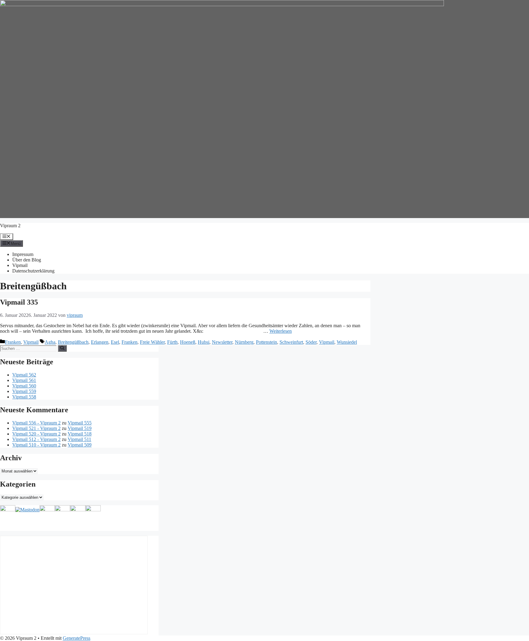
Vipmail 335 (19, 302)
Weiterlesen (280, 331)
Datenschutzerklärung (33, 270)
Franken (13, 342)
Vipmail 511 (79, 439)
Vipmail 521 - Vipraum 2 (36, 428)
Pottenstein (266, 342)
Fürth (172, 342)
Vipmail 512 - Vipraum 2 (36, 439)
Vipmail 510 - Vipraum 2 (36, 444)
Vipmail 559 (24, 391)
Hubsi (203, 342)
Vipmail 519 (80, 428)
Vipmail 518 (80, 433)
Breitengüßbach (73, 342)
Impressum (22, 254)
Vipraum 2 (10, 225)
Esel (115, 342)
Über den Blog (26, 259)
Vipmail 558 (24, 396)
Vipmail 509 (80, 444)
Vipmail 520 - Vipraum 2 (36, 433)
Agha (50, 342)
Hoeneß (187, 342)
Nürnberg (244, 342)
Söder (311, 342)
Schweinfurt (291, 342)
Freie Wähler (152, 342)
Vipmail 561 (24, 380)
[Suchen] (62, 348)
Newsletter (222, 342)
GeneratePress (76, 638)
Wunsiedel (347, 342)
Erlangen (99, 342)
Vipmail (20, 265)
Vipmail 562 (24, 374)
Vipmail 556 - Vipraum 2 (36, 422)
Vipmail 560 (24, 385)
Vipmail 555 (80, 422)
